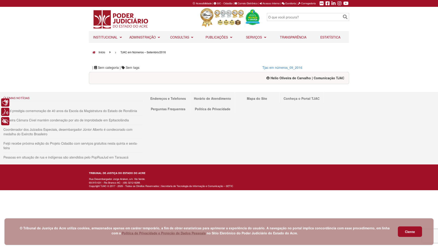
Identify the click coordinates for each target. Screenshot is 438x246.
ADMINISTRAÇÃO (143, 37)
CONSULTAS (180, 37)
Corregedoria (308, 3)
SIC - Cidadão (224, 3)
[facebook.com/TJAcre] (327, 3)
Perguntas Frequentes (168, 109)
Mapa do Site (257, 98)
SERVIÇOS (254, 37)
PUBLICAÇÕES (217, 37)
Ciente (410, 231)
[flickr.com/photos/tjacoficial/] (321, 3)
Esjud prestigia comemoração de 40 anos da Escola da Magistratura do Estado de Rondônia (70, 110)
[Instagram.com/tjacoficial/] (339, 3)
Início (101, 52)
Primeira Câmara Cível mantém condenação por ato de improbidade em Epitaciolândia (66, 120)
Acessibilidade (204, 3)
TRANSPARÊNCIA (293, 37)
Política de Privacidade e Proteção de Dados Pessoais (164, 233)
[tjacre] (333, 3)
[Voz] (5, 112)
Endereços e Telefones (168, 98)
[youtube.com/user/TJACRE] (346, 3)
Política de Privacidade (212, 109)
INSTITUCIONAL (105, 37)
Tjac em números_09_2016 (282, 67)
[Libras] (5, 102)
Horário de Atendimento (212, 98)
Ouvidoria (290, 3)
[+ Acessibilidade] (5, 121)
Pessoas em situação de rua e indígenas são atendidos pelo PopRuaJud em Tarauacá (65, 157)
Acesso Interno (271, 3)
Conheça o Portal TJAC (302, 98)
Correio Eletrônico (247, 3)
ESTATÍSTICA (330, 37)
